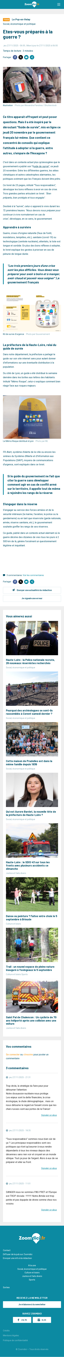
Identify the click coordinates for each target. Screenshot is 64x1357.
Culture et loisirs (32, 1272)
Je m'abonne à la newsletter (32, 1304)
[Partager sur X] (20, 57)
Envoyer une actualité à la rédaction (34, 590)
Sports (32, 1280)
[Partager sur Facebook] (15, 57)
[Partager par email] (26, 57)
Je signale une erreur (32, 598)
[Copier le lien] (32, 57)
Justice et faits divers (32, 1276)
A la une (32, 1265)
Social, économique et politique (19, 24)
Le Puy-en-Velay (21, 19)
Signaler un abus (49, 1115)
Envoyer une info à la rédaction (17, 1258)
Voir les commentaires (33, 575)
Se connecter (13, 1054)
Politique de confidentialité (15, 1340)
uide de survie (41, 166)
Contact (6, 1250)
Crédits (6, 1330)
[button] (59, 4)
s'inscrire (28, 1054)
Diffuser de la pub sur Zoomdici (17, 1254)
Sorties (6, 1287)
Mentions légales (11, 1335)
